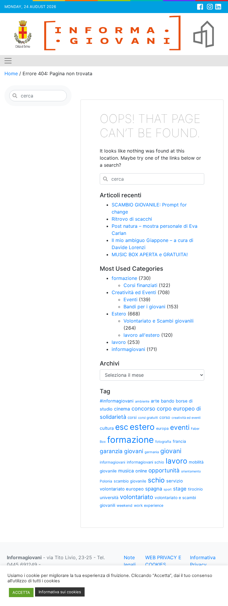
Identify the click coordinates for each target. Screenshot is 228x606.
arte (155, 401)
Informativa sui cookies (60, 591)
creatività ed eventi (186, 418)
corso (164, 417)
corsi (132, 417)
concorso (143, 408)
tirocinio (195, 489)
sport (168, 489)
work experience (148, 505)
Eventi (130, 299)
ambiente (142, 401)
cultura (107, 428)
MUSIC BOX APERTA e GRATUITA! (150, 254)
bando (167, 401)
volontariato (136, 497)
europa (162, 428)
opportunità (164, 470)
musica (126, 471)
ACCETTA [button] (21, 592)
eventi (179, 427)
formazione (124, 278)
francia (179, 441)
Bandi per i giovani (144, 307)
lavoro (119, 342)
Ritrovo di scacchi (132, 219)
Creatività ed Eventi (134, 292)
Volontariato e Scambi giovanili (159, 321)
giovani (170, 451)
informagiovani (128, 349)
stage (179, 489)
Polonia (106, 481)
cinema (122, 409)
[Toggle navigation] (8, 60)
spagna (153, 489)
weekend (124, 505)
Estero (119, 314)
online (141, 470)
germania (152, 452)
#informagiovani (117, 401)
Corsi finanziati (140, 285)
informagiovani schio (145, 462)
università (109, 497)
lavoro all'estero (142, 335)
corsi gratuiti (148, 418)
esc (121, 427)
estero (142, 427)
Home (11, 73)
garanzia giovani (121, 451)
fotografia (163, 442)
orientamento (191, 471)
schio (156, 480)
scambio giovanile (130, 481)
